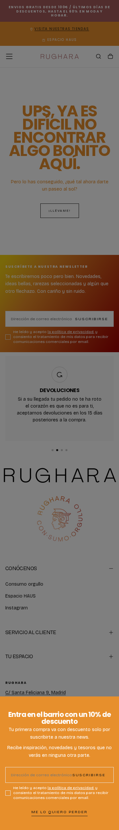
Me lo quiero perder (59, 812)
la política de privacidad (71, 787)
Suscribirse (88, 775)
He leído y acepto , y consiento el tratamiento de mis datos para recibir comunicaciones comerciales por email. (60, 792)
